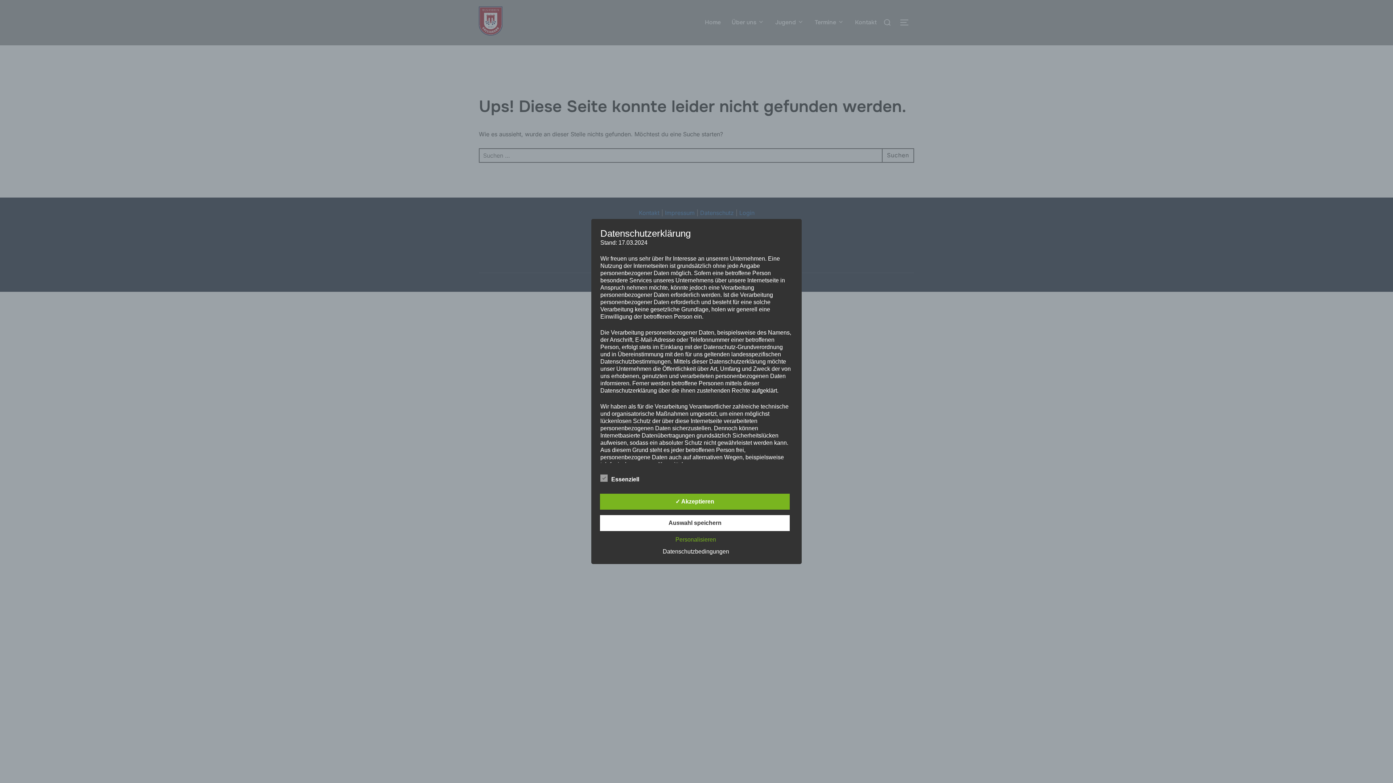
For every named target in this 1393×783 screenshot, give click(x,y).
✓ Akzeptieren (694, 501)
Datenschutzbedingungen (696, 551)
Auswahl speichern (695, 523)
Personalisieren (695, 539)
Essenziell (625, 479)
